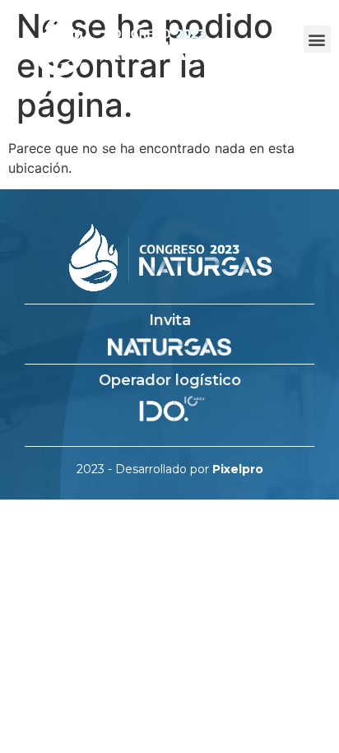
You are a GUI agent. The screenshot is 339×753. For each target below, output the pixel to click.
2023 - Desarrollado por (170, 469)
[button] (317, 39)
